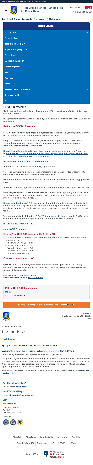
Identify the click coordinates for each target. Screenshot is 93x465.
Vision (7, 83)
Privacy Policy (17, 437)
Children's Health (12, 95)
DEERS (70, 304)
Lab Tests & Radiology (14, 61)
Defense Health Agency (37, 351)
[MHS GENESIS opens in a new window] (87, 12)
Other (7, 101)
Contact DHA (7, 416)
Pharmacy (9, 78)
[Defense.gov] (6, 422)
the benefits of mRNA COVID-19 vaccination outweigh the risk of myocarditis (50, 216)
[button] (42, 2)
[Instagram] (23, 332)
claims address (22, 387)
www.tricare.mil (7, 351)
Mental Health (10, 55)
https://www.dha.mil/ (9, 403)
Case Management (12, 66)
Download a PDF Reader (76, 370)
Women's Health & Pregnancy (17, 89)
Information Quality (46, 437)
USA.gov (73, 443)
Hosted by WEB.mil (32, 454)
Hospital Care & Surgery (15, 44)
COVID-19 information (35, 278)
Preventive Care (11, 38)
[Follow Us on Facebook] (2, 332)
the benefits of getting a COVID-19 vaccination (32, 161)
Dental (7, 72)
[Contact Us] (77, 12)
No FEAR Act (62, 443)
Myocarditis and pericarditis (12, 203)
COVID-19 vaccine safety (25, 224)
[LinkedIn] (18, 332)
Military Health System (67, 351)
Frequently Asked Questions (27, 275)
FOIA (52, 443)
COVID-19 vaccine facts (18, 229)
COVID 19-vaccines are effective (14, 133)
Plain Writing (76, 437)
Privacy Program (31, 437)
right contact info (14, 395)
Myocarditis (7, 151)
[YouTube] (12, 332)
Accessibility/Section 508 (25, 443)
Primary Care (10, 32)
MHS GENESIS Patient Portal (15, 295)
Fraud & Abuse (42, 443)
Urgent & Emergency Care (16, 49)
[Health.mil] (13, 422)
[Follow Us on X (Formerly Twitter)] (7, 332)
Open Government (62, 437)
